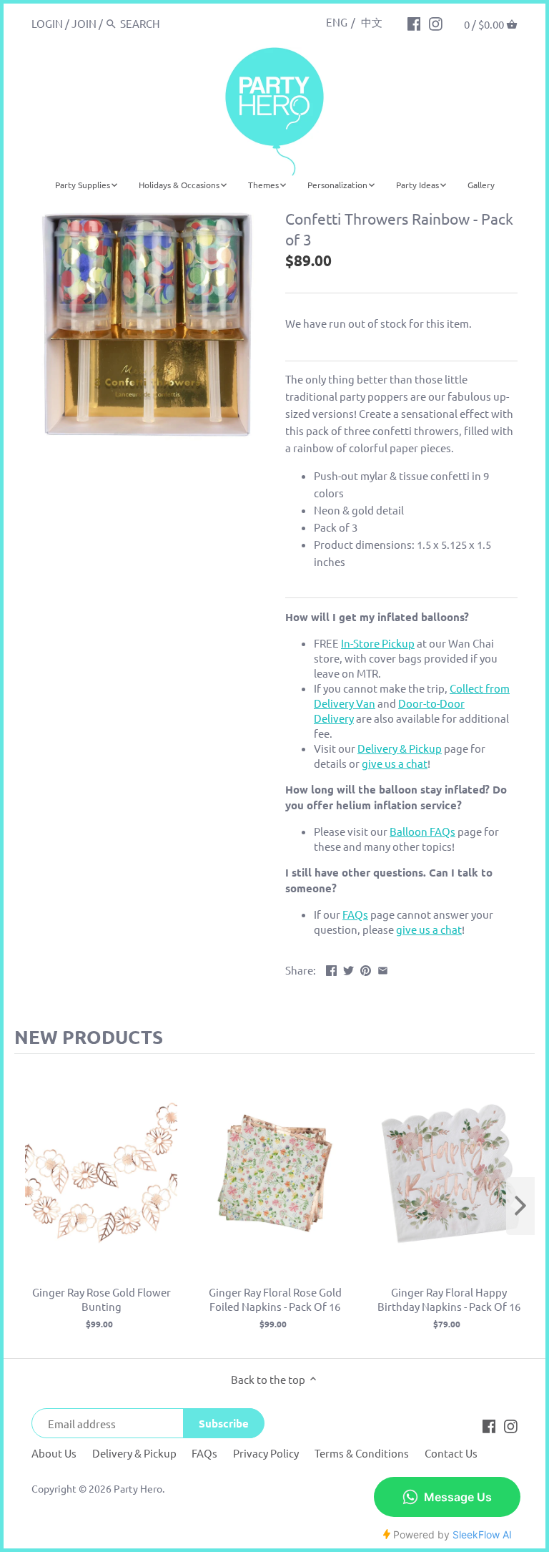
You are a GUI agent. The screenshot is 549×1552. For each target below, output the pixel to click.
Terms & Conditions (362, 1453)
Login (47, 23)
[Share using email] (382, 968)
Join (84, 23)
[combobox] (181, 23)
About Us (53, 1453)
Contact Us (451, 1453)
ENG (336, 22)
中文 (371, 22)
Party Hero (138, 1488)
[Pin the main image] (365, 968)
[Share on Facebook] (331, 968)
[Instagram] (435, 22)
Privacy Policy (266, 1453)
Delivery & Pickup (134, 1453)
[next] (520, 1206)
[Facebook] (414, 22)
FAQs (204, 1453)
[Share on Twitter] (348, 968)
